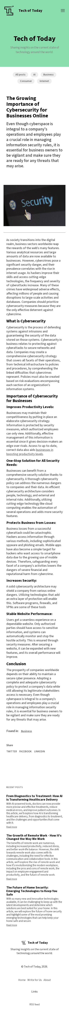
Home (22, 980)
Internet (44, 81)
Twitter (11, 751)
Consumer (26, 81)
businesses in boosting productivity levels (29, 452)
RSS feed (34, 1004)
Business (48, 74)
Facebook (25, 751)
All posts (20, 74)
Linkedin (39, 751)
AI (34, 74)
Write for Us (34, 980)
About (47, 980)
